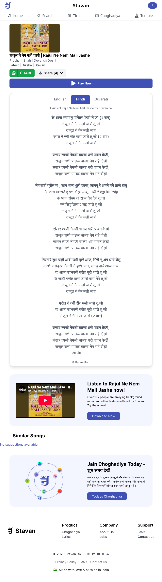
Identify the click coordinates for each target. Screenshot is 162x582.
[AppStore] (107, 554)
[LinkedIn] (93, 554)
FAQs (141, 532)
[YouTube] (98, 554)
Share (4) (51, 73)
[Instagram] (88, 554)
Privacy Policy (65, 562)
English (60, 99)
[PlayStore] (103, 554)
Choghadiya (71, 532)
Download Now (103, 416)
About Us (107, 532)
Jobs (103, 537)
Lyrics (66, 537)
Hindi (80, 99)
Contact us (146, 537)
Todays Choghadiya (107, 496)
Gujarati (101, 99)
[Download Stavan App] (152, 5)
